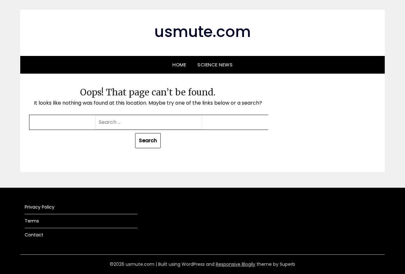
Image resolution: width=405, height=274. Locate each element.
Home (179, 64)
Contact (34, 235)
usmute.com (202, 31)
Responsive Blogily (235, 264)
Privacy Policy (39, 207)
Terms (32, 221)
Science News (215, 64)
